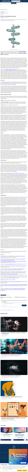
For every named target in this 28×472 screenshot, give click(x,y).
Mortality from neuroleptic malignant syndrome (18, 265)
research (7, 116)
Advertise (14, 446)
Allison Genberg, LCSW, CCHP (12, 420)
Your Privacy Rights (5, 470)
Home (1, 9)
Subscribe (23, 305)
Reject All (25, 470)
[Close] (27, 466)
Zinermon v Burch (4, 279)
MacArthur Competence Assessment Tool (17, 175)
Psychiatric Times (3, 12)
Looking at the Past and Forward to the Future (20, 297)
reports (17, 111)
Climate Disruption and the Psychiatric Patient (6, 297)
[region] (14, 468)
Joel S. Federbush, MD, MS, (5, 420)
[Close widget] (26, 449)
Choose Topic (13, 3)
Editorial (14, 448)
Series (3, 9)
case (9, 134)
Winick (12, 238)
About (14, 445)
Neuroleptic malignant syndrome (10, 264)
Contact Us (14, 447)
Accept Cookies (19, 470)
